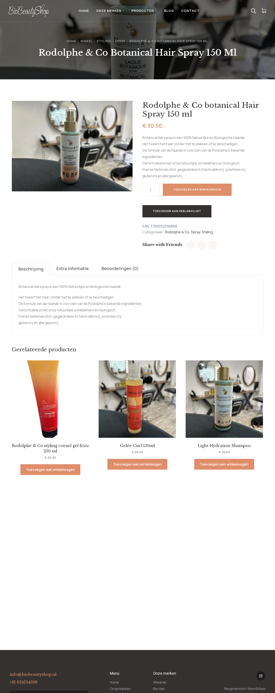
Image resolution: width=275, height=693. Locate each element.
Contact (190, 10)
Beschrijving (30, 269)
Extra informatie (73, 268)
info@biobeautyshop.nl (33, 674)
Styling (104, 41)
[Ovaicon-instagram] (260, 676)
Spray (120, 41)
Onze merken (108, 10)
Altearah (160, 682)
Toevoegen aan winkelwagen (197, 189)
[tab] (31, 269)
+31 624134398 (23, 682)
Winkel (86, 41)
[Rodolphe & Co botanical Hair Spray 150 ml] (190, 245)
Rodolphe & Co (177, 232)
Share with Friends (162, 244)
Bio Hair (159, 688)
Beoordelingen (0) (120, 268)
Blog (169, 10)
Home (84, 10)
